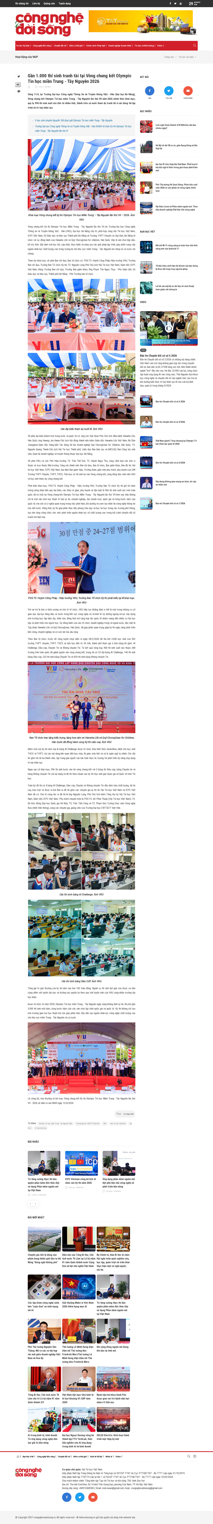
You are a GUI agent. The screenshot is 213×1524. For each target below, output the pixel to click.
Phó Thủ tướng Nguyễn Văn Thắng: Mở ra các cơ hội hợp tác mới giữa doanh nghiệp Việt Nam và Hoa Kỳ (44, 1352)
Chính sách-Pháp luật (95, 45)
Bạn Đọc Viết (28, 1456)
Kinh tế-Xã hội (96, 1456)
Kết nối (144, 77)
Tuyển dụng (65, 3)
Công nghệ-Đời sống (42, 45)
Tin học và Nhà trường (144, 45)
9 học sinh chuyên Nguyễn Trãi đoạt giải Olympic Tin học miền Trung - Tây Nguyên (73, 120)
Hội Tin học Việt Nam (118, 1124)
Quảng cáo (49, 3)
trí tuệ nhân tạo (40, 1128)
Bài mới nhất (36, 1217)
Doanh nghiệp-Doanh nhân (119, 45)
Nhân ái (109, 1456)
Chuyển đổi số (60, 45)
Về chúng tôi (22, 3)
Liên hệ (36, 3)
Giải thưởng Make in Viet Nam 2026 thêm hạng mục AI (78, 1304)
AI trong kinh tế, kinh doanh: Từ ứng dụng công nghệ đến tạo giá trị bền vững (43, 1439)
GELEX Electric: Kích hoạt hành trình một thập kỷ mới (113, 1437)
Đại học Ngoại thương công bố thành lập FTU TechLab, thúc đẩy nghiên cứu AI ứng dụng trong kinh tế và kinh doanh (78, 1441)
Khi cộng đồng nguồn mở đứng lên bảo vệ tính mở (112, 1348)
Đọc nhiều (146, 111)
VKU (104, 1124)
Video (159, 45)
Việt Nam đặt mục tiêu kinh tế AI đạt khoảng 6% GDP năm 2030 (78, 1398)
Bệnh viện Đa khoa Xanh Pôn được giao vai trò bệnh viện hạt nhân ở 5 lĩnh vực (113, 1398)
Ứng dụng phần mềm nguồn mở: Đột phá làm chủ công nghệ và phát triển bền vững (119, 1183)
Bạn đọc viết (147, 231)
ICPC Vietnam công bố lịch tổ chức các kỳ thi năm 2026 (80, 1181)
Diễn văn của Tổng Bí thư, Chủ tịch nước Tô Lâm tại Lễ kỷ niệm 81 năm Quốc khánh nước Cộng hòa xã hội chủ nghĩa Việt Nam (78, 1260)
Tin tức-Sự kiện (22, 45)
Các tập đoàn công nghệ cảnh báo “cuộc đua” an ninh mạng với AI (43, 1306)
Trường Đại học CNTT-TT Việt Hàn (87, 1124)
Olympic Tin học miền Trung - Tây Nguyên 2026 (55, 1124)
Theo (125, 1113)
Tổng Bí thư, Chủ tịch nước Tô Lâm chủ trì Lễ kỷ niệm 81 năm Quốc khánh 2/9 (43, 1398)
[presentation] (30, 1203)
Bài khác (33, 1141)
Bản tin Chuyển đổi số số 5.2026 (158, 355)
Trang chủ (169, 57)
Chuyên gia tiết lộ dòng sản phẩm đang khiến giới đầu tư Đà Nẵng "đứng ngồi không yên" (44, 1258)
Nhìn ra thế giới (76, 45)
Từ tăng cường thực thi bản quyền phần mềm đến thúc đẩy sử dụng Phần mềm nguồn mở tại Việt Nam (43, 1185)
